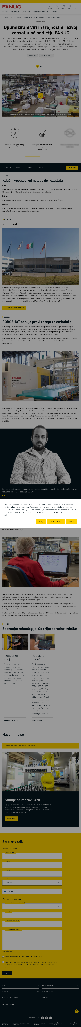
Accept (71, 522)
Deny (41, 522)
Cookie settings (56, 522)
